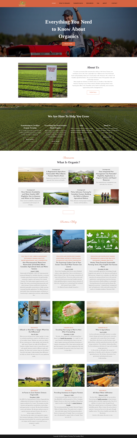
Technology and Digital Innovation (68, 260)
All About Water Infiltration (102, 392)
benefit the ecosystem (66, 338)
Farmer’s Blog (78, 3)
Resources (89, 3)
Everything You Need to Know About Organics (68, 29)
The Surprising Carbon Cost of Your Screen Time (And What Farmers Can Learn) (68, 265)
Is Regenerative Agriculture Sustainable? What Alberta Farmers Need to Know (56, 174)
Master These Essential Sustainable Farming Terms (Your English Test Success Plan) (102, 265)
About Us (107, 125)
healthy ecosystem (102, 399)
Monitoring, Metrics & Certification (68, 258)
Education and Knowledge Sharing (68, 256)
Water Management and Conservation (34, 260)
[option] (68, 32)
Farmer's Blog (68, 327)
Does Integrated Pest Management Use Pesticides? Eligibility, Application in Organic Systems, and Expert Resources (106, 176)
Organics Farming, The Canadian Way (73, 436)
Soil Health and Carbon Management (34, 256)
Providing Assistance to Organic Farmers (68, 392)
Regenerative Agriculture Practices (103, 258)
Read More (68, 44)
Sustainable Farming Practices (34, 258)
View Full (93, 92)
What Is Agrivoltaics (103, 330)
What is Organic (64, 3)
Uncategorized (56, 169)
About (105, 3)
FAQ (98, 3)
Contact (114, 3)
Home (54, 3)
